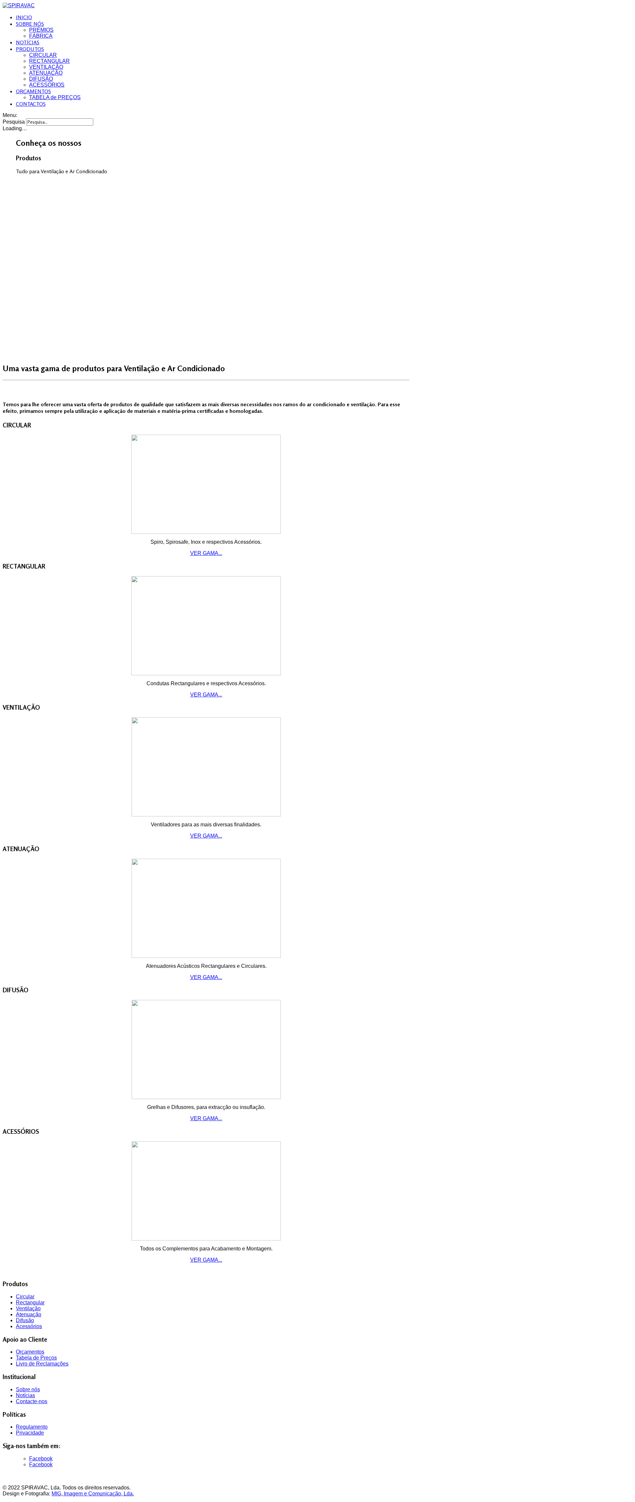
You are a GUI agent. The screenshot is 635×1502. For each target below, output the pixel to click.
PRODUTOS (30, 49)
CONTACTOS (31, 103)
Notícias (25, 1395)
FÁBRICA (41, 36)
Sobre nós (28, 1389)
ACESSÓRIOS (46, 85)
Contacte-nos (31, 1401)
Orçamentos (30, 1352)
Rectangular (30, 1302)
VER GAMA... (206, 553)
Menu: (10, 115)
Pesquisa (14, 122)
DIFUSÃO (41, 79)
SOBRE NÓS (30, 23)
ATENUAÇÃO (46, 73)
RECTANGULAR (49, 61)
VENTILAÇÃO (46, 67)
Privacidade (30, 1433)
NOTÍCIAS (27, 42)
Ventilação (28, 1308)
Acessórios (29, 1326)
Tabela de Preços (36, 1358)
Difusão (25, 1320)
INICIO (24, 17)
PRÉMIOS (41, 30)
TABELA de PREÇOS (55, 97)
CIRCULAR (43, 55)
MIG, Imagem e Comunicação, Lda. (93, 1493)
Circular (25, 1296)
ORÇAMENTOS (33, 91)
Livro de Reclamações (42, 1363)
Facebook (41, 1458)
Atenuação (28, 1314)
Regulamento (32, 1427)
